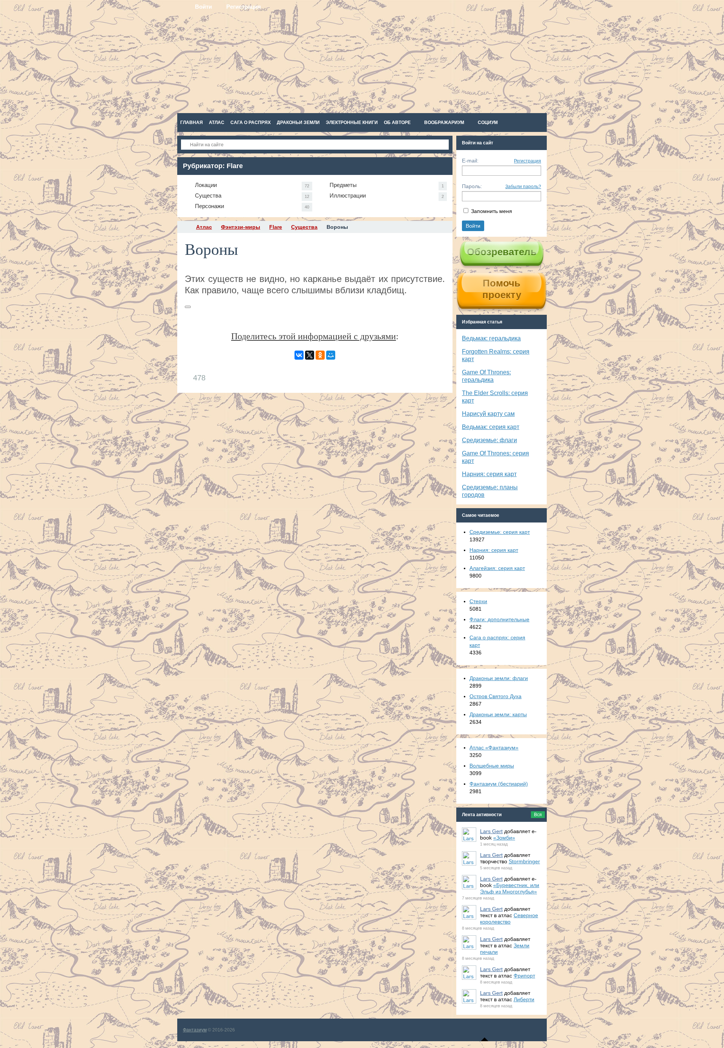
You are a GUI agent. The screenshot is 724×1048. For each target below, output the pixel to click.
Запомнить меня (491, 211)
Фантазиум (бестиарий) (498, 784)
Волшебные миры (491, 766)
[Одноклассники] (320, 355)
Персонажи (252, 206)
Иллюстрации (387, 195)
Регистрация (527, 161)
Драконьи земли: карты (498, 714)
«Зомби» (504, 838)
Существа (252, 195)
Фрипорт (524, 976)
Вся (538, 814)
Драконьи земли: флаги (498, 678)
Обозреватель (502, 251)
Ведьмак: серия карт (490, 427)
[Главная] (184, 227)
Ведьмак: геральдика (491, 338)
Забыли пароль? (523, 186)
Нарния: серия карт (489, 474)
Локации (252, 185)
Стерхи (478, 601)
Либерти (524, 999)
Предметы (387, 185)
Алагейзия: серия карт (497, 568)
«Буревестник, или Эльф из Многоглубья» (509, 888)
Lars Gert (491, 831)
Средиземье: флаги (489, 440)
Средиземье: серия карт (499, 532)
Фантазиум (195, 1030)
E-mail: (470, 161)
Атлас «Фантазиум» (493, 748)
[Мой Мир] (330, 355)
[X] (309, 355)
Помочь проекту (501, 288)
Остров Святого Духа (495, 696)
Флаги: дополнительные (499, 619)
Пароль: (472, 186)
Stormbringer (524, 861)
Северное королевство (509, 918)
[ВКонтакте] (299, 355)
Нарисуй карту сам (488, 414)
